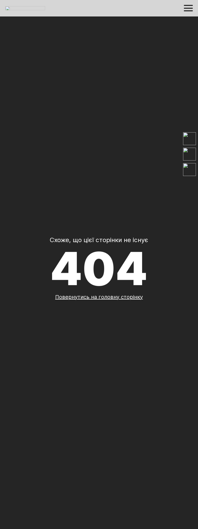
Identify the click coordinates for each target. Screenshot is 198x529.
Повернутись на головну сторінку (99, 297)
